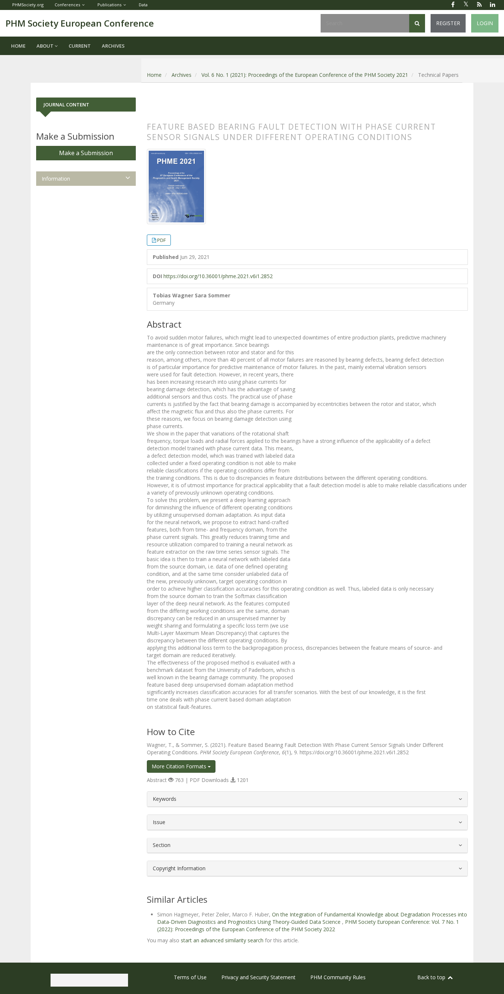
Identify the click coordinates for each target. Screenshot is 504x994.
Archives (113, 45)
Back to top (432, 977)
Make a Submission (86, 153)
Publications (109, 4)
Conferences (67, 4)
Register (448, 23)
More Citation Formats (180, 766)
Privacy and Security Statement (258, 977)
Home (18, 45)
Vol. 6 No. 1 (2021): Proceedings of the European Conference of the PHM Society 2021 (304, 74)
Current (80, 45)
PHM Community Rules (338, 977)
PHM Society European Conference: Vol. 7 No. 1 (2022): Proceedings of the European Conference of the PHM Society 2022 (308, 925)
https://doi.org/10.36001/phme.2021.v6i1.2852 (218, 276)
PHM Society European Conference (80, 23)
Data (143, 4)
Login (485, 23)
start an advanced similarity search (222, 940)
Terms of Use (190, 977)
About (46, 45)
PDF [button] (161, 240)
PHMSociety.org (28, 4)
